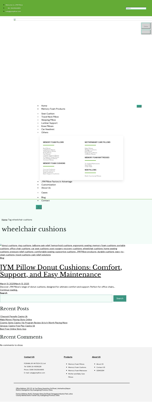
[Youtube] (97, 8)
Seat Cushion (48, 113)
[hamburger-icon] (139, 106)
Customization (48, 184)
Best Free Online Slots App (13, 329)
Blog (43, 197)
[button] (136, 5)
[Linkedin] (93, 8)
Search (3, 293)
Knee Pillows (47, 126)
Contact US (29, 357)
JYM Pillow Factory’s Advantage (56, 181)
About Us (46, 187)
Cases (44, 192)
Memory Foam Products (53, 108)
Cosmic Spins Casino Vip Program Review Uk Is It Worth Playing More (33, 322)
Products (68, 357)
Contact (45, 200)
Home (44, 105)
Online (146, 26)
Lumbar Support (49, 123)
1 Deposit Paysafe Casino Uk (13, 316)
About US (96, 357)
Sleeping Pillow (48, 120)
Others (44, 132)
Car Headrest (47, 129)
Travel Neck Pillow (50, 116)
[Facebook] (89, 8)
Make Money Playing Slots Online (16, 319)
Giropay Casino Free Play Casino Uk (17, 325)
